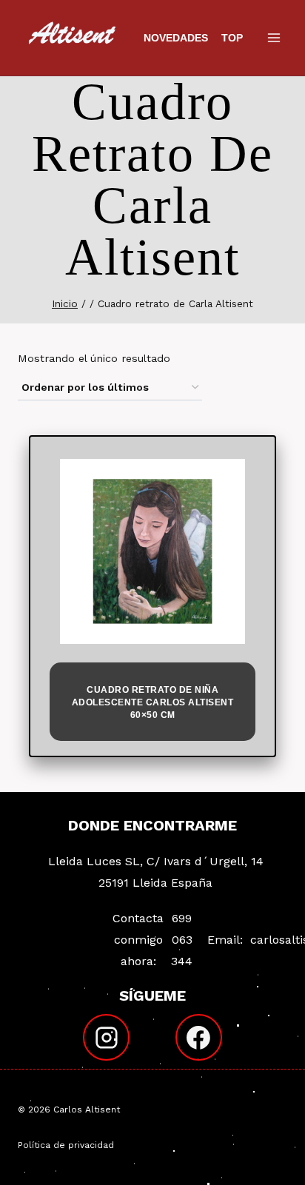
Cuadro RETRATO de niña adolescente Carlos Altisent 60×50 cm (153, 702)
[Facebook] (199, 1037)
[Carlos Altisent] (73, 38)
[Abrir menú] (273, 37)
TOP (232, 38)
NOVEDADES (176, 38)
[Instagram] (106, 1037)
